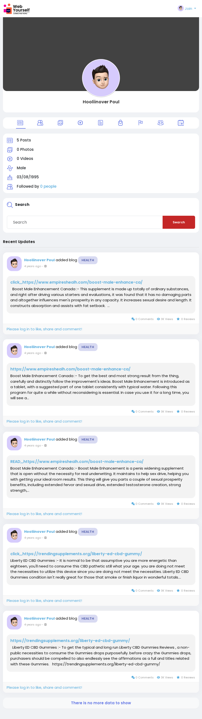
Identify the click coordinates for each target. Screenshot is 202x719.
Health (88, 260)
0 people (48, 186)
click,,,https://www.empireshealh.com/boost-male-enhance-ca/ (76, 282)
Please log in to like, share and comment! (44, 329)
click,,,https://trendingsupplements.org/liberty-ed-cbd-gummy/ (76, 554)
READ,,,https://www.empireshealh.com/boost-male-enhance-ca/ (77, 461)
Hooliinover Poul (101, 102)
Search (179, 222)
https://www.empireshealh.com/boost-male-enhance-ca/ (70, 369)
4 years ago (32, 266)
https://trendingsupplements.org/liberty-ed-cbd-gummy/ (70, 640)
